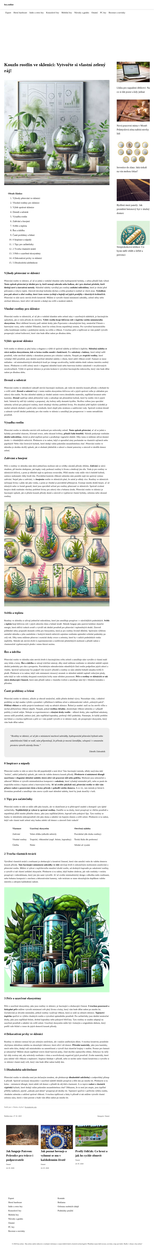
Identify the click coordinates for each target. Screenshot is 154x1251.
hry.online (9, 4)
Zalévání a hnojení (21, 221)
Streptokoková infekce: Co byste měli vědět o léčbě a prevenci (130, 250)
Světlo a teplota (20, 226)
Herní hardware (20, 12)
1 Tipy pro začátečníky (23, 244)
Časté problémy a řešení (24, 235)
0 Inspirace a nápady (22, 239)
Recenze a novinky (117, 12)
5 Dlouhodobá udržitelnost (25, 262)
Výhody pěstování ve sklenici (26, 198)
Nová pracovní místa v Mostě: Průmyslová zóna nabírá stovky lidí (133, 129)
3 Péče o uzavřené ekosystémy (27, 253)
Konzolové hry (52, 12)
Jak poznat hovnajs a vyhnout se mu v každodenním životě (54, 1155)
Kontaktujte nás (31, 1107)
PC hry (103, 12)
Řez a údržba (19, 230)
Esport (8, 12)
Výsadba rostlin (20, 216)
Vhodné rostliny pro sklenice (26, 203)
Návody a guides (81, 12)
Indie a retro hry (36, 12)
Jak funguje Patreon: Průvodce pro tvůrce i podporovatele (19, 1155)
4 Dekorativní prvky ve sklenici (27, 258)
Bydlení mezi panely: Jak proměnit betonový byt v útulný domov (133, 209)
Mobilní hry (66, 12)
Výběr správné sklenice (23, 207)
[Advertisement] (77, 32)
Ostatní (94, 12)
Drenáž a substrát (20, 212)
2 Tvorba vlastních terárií (24, 249)
